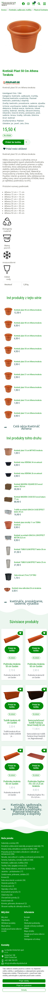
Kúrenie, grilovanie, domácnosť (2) (14, 903)
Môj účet (4, 917)
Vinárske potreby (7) (8, 883)
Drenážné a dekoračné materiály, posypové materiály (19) (22, 846)
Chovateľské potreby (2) (10, 898)
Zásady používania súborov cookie (11, 930)
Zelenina (35, 115)
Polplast (20, 120)
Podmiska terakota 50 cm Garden (11, 665)
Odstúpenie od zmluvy (32, 939)
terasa (13, 115)
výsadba (41, 103)
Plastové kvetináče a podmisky (15, 98)
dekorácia (7, 108)
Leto (22, 123)
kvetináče (13, 103)
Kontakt (27, 917)
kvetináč (13, 110)
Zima (27, 123)
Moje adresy (5, 926)
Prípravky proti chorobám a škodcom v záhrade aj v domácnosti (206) (20, 853)
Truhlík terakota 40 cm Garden (12, 721)
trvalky (19, 115)
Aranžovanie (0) (7, 900)
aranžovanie (15, 106)
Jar (12, 123)
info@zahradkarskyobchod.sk (15, 963)
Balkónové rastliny (36, 106)
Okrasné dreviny (33, 110)
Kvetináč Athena (30, 427)
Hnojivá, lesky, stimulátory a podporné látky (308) (19, 849)
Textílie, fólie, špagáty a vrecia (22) (14, 866)
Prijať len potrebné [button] (24, 985)
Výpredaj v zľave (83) (9, 889)
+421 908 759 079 (10, 960)
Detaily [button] (24, 990)
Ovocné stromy (18, 113)
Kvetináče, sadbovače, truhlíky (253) (14, 863)
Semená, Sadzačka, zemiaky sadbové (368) (17, 860)
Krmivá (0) (5, 877)
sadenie (33, 103)
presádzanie (24, 103)
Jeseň (16, 123)
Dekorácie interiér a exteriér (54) (13, 880)
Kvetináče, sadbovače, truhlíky (25, 96)
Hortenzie (29, 108)
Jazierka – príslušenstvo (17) (12, 871)
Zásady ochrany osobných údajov (34, 927)
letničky (21, 110)
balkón (25, 106)
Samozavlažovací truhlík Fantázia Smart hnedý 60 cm (36, 722)
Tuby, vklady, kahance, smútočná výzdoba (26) (18, 868)
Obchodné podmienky (32, 923)
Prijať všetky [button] (24, 981)
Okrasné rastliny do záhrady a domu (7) (15, 906)
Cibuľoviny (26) (7, 895)
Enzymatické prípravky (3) (10, 892)
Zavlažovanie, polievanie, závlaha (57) (15, 874)
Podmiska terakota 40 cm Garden (11, 782)
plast (38, 113)
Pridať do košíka (13, 142)
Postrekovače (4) (7, 886)
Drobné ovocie (18, 108)
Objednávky (5, 920)
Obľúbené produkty (8, 923)
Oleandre (7, 113)
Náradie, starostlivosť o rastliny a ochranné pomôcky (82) (22, 857)
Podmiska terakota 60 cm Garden (36, 665)
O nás (26, 920)
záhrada (26, 115)
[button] (44, 4)
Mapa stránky (29, 931)
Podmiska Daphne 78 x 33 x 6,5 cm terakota (36, 783)
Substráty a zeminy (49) (10, 843)
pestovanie (30, 113)
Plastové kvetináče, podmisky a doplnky (19, 99)
